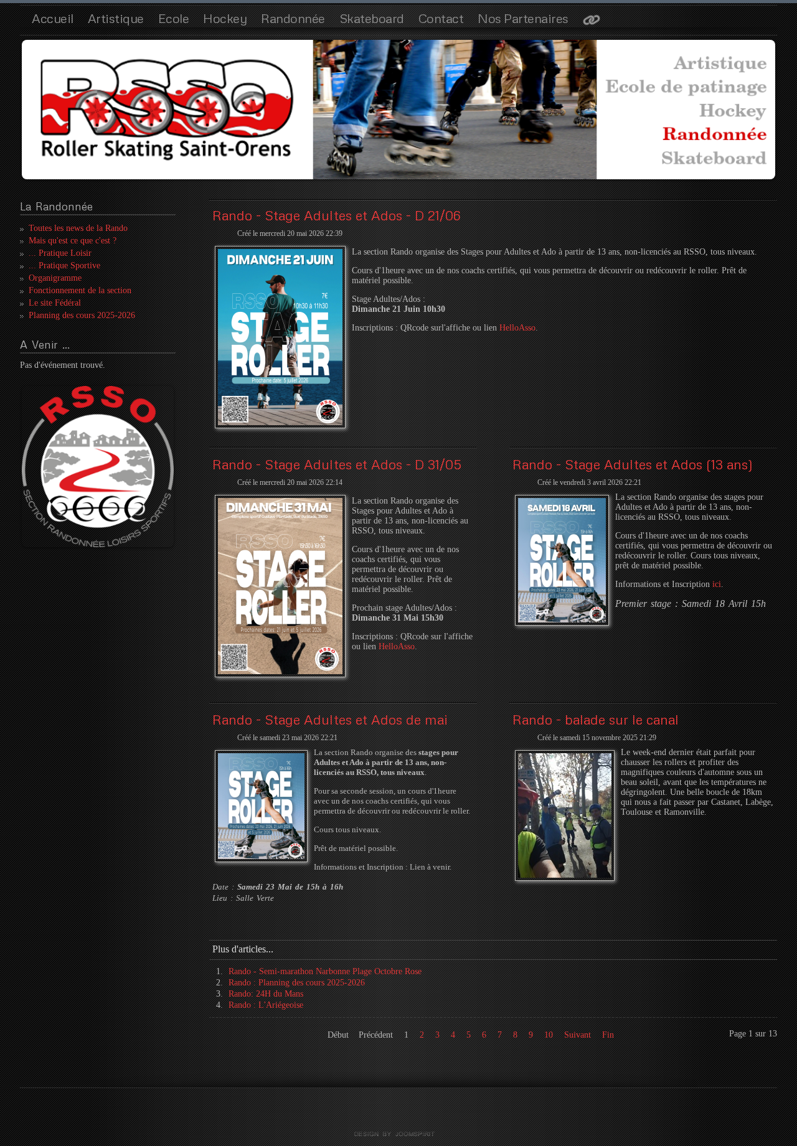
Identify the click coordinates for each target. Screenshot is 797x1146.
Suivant (577, 1035)
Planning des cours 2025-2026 (82, 315)
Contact (441, 18)
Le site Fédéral (55, 303)
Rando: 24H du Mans (266, 993)
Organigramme (55, 278)
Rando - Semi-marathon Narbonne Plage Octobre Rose (325, 971)
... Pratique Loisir (60, 253)
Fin (608, 1035)
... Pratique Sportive (64, 265)
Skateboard (371, 18)
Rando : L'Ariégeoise (266, 1005)
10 (548, 1035)
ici (716, 584)
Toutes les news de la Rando (78, 228)
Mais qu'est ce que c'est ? (72, 240)
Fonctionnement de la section (80, 290)
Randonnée (293, 18)
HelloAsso (517, 327)
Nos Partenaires (523, 18)
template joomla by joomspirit (398, 1134)
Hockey (225, 18)
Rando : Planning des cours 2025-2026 (297, 982)
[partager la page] (591, 21)
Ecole (173, 18)
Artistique (116, 18)
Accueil (52, 18)
